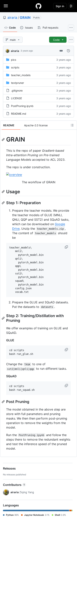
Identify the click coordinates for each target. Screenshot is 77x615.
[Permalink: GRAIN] (3, 139)
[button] (66, 247)
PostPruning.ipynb (22, 106)
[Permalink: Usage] (3, 191)
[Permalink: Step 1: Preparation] (3, 202)
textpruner (17, 82)
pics (13, 59)
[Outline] (72, 125)
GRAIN (25, 18)
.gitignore (17, 90)
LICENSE (16, 98)
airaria (12, 18)
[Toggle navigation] (6, 6)
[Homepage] (38, 6)
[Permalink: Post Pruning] (3, 401)
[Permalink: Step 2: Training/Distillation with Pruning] (3, 318)
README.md (18, 113)
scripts (15, 67)
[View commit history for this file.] (68, 50)
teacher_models (20, 75)
